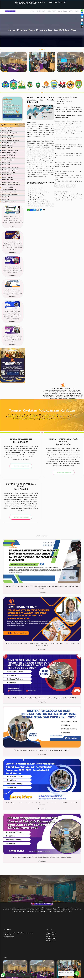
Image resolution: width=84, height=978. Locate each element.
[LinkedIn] (46, 6)
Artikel (71, 11)
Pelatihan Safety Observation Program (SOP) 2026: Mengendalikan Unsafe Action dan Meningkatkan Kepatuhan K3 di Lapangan (12, 220)
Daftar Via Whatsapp (21, 466)
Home (32, 11)
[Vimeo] (43, 6)
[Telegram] (82, 16)
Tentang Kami (41, 11)
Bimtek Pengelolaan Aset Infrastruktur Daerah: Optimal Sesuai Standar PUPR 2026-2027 (12, 291)
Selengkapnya (12, 227)
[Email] (82, 20)
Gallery (77, 11)
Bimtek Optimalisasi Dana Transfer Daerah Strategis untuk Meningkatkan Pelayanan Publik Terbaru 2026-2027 (42, 698)
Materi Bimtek (52, 11)
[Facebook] (37, 6)
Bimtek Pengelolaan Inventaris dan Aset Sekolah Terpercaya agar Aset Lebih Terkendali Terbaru (42, 857)
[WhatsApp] (82, 10)
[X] (40, 6)
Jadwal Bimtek (62, 11)
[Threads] (82, 26)
